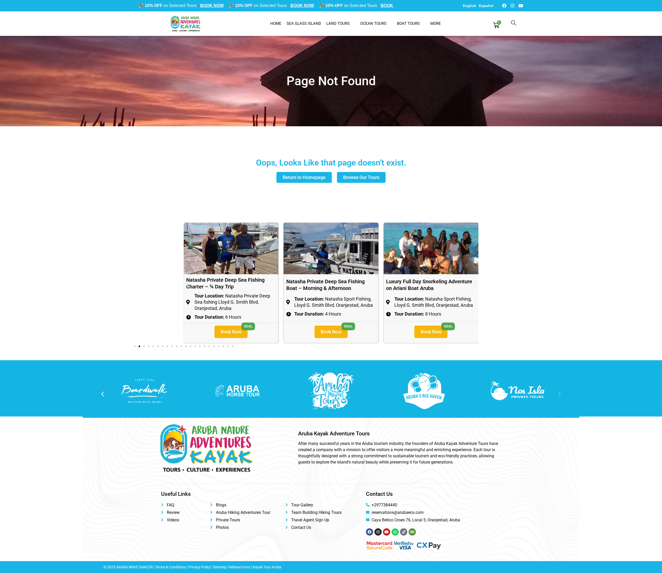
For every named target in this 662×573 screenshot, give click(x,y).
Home (275, 23)
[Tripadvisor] (412, 532)
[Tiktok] (403, 532)
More (435, 23)
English (469, 6)
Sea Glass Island (304, 23)
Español (486, 6)
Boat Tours (408, 23)
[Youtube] (521, 6)
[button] (187, 283)
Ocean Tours (373, 23)
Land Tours (338, 23)
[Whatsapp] (395, 532)
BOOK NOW (193, 5)
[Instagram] (512, 6)
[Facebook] (504, 6)
